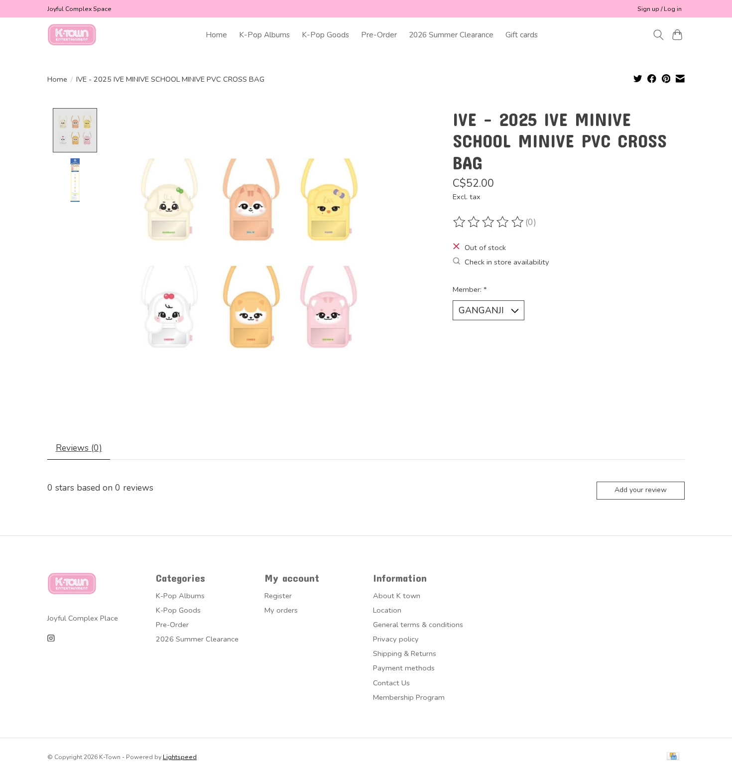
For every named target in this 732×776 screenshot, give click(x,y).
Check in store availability (507, 262)
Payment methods (404, 668)
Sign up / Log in (659, 9)
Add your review (640, 490)
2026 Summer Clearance (451, 34)
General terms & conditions (418, 625)
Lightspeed (180, 757)
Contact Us (391, 683)
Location (387, 610)
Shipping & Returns (404, 653)
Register (278, 596)
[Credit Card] (673, 757)
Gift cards (521, 34)
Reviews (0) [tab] (79, 448)
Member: (470, 289)
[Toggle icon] (658, 35)
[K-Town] (72, 34)
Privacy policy (396, 639)
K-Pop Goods (325, 34)
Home (216, 34)
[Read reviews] (489, 222)
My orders (281, 610)
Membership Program (409, 697)
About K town (396, 596)
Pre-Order (379, 34)
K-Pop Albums (264, 34)
